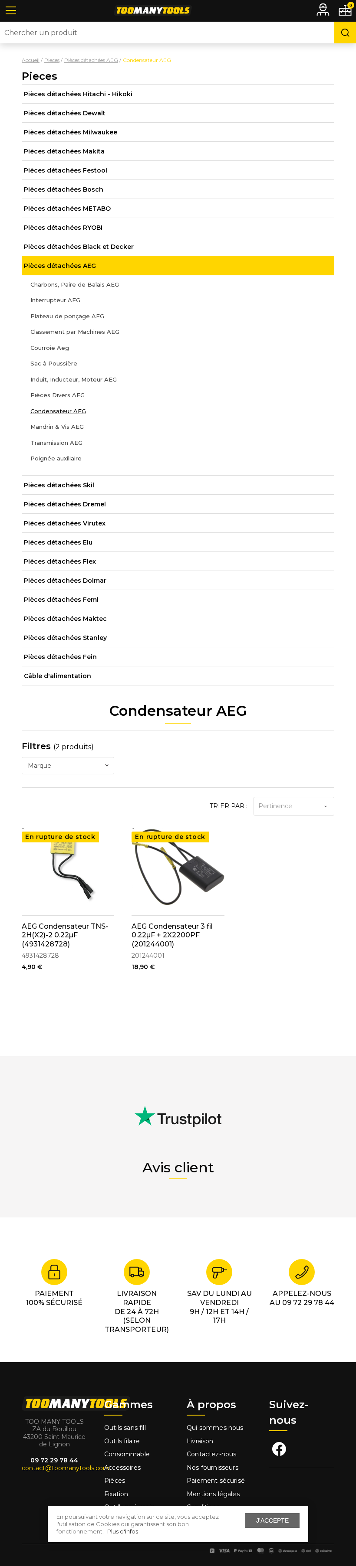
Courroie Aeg (49, 347)
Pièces (114, 1480)
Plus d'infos (122, 1531)
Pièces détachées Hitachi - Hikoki (78, 94)
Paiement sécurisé (216, 1480)
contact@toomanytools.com (65, 1468)
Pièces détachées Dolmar (65, 580)
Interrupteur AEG (55, 300)
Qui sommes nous (215, 1428)
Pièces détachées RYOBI (63, 228)
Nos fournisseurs (212, 1467)
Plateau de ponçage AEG (67, 316)
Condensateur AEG (58, 411)
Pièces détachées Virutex (64, 523)
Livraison (200, 1441)
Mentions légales (214, 1494)
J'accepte (272, 1520)
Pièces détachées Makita (64, 151)
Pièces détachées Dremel (65, 504)
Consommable (127, 1454)
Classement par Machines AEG (74, 331)
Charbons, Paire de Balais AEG (74, 284)
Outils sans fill (125, 1428)
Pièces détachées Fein (60, 657)
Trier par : (228, 806)
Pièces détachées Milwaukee (70, 132)
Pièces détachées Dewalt (64, 113)
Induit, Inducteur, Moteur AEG (73, 379)
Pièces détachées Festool (65, 170)
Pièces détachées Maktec (65, 619)
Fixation (116, 1494)
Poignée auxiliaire (56, 458)
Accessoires (122, 1467)
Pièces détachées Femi (61, 600)
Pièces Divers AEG (57, 395)
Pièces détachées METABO (67, 208)
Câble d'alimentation (57, 676)
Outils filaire (122, 1441)
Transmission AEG (56, 442)
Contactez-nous (211, 1454)
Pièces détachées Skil (59, 485)
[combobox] (68, 765)
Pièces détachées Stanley (65, 638)
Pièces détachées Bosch (63, 189)
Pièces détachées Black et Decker (79, 247)
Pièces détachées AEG (60, 266)
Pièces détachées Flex (60, 561)
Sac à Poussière (53, 363)
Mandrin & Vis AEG (57, 426)
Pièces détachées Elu (58, 542)
